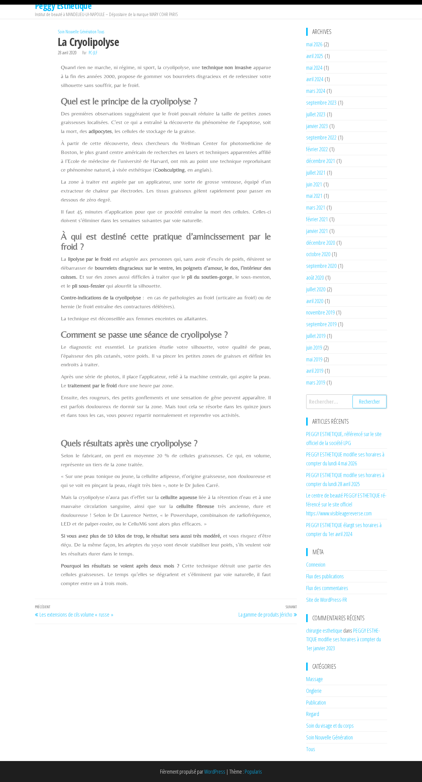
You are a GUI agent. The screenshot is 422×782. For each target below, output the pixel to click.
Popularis (253, 771)
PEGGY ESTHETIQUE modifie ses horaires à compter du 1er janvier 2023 (343, 639)
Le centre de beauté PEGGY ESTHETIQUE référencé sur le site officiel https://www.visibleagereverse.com (346, 504)
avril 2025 (314, 56)
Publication (316, 702)
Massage (314, 679)
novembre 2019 (320, 312)
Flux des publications (325, 576)
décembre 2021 (320, 160)
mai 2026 (314, 44)
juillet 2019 (315, 335)
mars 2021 (315, 207)
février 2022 (317, 149)
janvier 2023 (317, 126)
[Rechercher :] (346, 401)
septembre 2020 (321, 265)
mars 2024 (315, 90)
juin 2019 (314, 347)
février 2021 (317, 219)
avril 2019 (314, 370)
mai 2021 (314, 195)
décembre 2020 (320, 242)
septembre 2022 (321, 137)
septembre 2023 (321, 102)
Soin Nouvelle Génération (77, 32)
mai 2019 (314, 359)
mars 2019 (315, 382)
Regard (312, 714)
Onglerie (314, 690)
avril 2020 (314, 301)
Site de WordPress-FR (326, 599)
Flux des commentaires (327, 588)
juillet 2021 (315, 172)
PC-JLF (93, 53)
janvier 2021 (317, 231)
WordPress (214, 771)
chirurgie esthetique (324, 630)
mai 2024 (314, 67)
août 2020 (315, 277)
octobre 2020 (318, 254)
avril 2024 (314, 79)
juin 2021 (314, 184)
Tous (100, 32)
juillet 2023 (315, 114)
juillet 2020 (315, 289)
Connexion (315, 564)
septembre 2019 (321, 324)
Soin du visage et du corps (330, 725)
